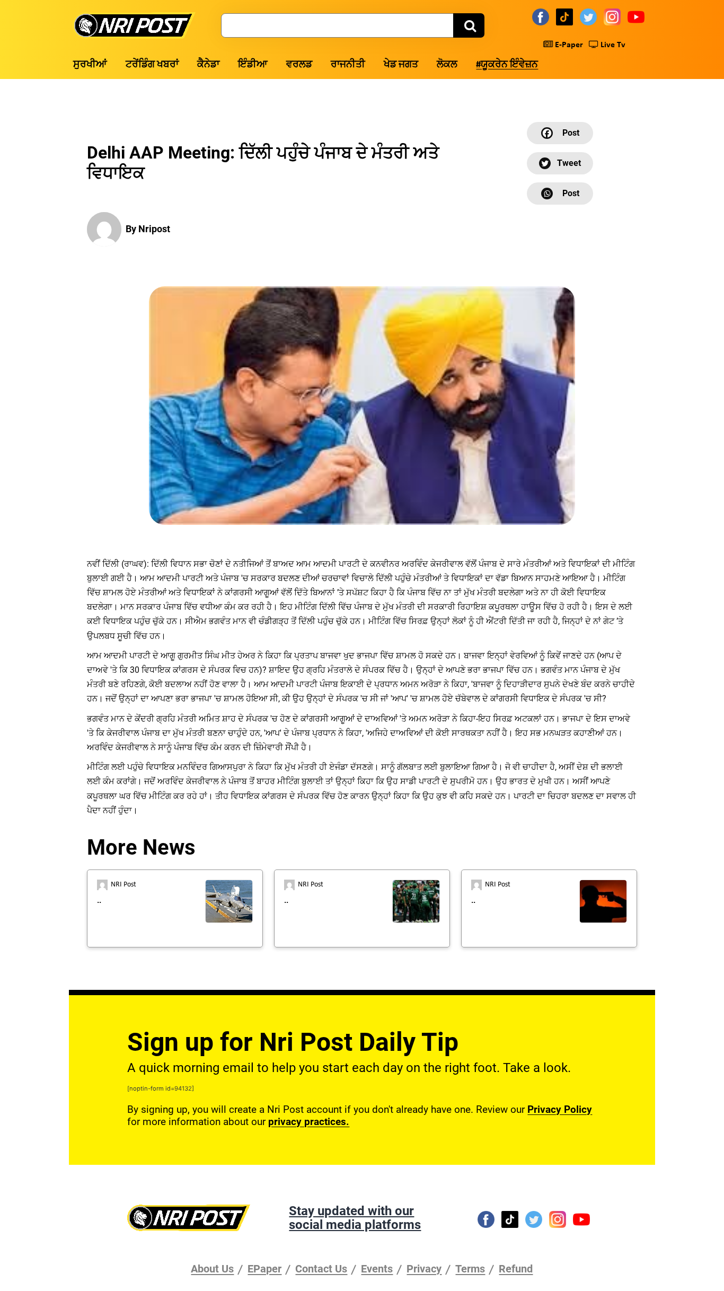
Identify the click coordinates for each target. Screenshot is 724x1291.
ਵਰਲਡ (299, 65)
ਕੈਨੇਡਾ (208, 65)
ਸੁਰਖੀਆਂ (90, 65)
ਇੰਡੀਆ (253, 65)
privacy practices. (308, 1122)
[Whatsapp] (560, 193)
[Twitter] (590, 16)
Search (468, 25)
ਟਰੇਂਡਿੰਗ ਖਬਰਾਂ (152, 65)
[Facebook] (542, 16)
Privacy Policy (559, 1109)
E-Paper (568, 45)
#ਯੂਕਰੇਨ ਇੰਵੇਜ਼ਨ (507, 65)
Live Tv (611, 45)
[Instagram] (614, 16)
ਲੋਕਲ (447, 65)
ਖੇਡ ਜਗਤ (401, 65)
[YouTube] (638, 16)
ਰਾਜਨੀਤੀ (348, 65)
